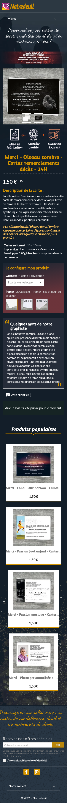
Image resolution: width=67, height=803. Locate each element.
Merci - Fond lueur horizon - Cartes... (33, 488)
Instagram (37, 772)
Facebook (26, 772)
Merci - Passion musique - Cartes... (33, 614)
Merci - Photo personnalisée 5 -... (33, 677)
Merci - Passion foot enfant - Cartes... (33, 551)
